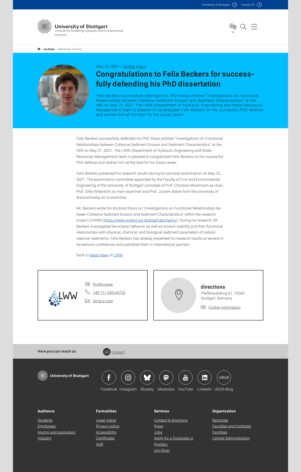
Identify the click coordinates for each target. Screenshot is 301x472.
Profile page (103, 284)
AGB (99, 444)
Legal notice (106, 420)
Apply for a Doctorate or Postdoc (173, 441)
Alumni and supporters (56, 432)
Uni (216, 4)
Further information (225, 307)
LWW (118, 254)
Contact (118, 351)
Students (45, 420)
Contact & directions (171, 420)
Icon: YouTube (185, 377)
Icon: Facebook (109, 377)
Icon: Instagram (128, 377)
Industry (44, 437)
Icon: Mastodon (166, 377)
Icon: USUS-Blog (224, 377)
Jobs (158, 432)
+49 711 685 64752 (109, 292)
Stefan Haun (134, 66)
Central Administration (231, 437)
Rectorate (220, 420)
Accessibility (106, 432)
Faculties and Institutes (231, 425)
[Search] (243, 26)
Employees (47, 425)
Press (158, 425)
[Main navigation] (254, 26)
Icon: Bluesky (147, 377)
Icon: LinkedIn (205, 377)
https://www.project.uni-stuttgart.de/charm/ (140, 220)
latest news (99, 254)
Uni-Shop (162, 450)
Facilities (219, 432)
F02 (248, 4)
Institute (49, 49)
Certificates (105, 437)
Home (39, 49)
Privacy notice (107, 425)
